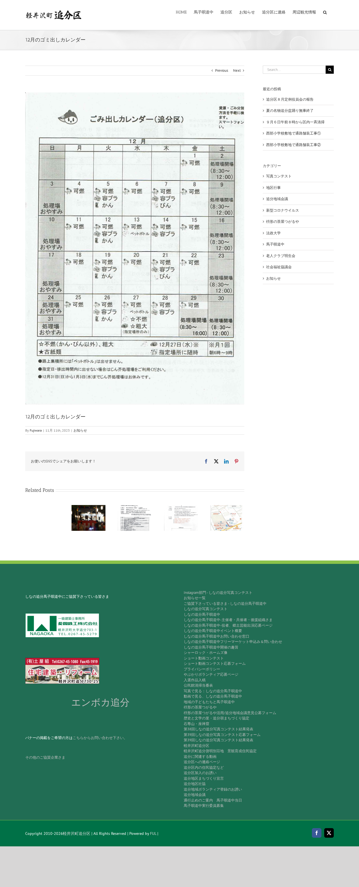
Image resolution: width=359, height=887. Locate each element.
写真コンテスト (279, 176)
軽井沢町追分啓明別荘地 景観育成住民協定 (220, 751)
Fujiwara (36, 430)
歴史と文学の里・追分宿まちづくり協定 (216, 718)
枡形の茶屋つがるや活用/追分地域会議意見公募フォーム (230, 712)
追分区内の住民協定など (204, 767)
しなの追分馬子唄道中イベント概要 (213, 630)
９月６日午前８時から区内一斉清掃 (295, 122)
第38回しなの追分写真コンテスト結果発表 (218, 729)
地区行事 (273, 187)
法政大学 (273, 233)
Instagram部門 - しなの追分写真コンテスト (218, 592)
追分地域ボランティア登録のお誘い (213, 789)
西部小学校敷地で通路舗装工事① (293, 133)
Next (237, 70)
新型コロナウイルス (282, 210)
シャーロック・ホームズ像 (205, 652)
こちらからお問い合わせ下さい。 (100, 737)
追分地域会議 (277, 198)
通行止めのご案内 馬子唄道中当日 (213, 800)
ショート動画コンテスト (204, 658)
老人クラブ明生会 (280, 255)
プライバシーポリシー (202, 669)
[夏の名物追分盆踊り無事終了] (88, 507)
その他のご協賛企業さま (45, 757)
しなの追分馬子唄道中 (202, 614)
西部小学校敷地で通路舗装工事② (293, 144)
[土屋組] (62, 659)
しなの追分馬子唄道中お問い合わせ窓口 (216, 636)
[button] (325, 12)
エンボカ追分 (100, 702)
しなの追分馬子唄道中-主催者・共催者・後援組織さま (228, 619)
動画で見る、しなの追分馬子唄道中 (213, 696)
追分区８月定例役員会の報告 (290, 99)
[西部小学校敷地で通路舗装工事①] (181, 507)
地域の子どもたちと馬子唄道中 (209, 702)
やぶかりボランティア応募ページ (211, 674)
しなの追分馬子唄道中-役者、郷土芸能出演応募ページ (228, 625)
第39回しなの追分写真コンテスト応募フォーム (222, 734)
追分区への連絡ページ (202, 761)
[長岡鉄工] (62, 615)
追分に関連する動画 (200, 756)
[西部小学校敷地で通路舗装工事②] (227, 507)
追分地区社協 (195, 783)
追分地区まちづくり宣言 (204, 778)
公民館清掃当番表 (198, 685)
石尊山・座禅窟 (196, 723)
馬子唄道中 (275, 244)
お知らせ (80, 430)
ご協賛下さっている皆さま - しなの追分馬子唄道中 (225, 603)
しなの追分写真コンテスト (205, 608)
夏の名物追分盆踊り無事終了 (290, 110)
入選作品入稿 (195, 680)
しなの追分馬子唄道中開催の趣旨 (211, 647)
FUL (153, 833)
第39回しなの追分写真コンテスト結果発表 (218, 740)
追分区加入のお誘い (200, 772)
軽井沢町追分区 (196, 745)
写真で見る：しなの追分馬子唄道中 (213, 691)
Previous (221, 70)
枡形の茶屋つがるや (282, 221)
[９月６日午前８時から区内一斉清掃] (135, 507)
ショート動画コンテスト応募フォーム (215, 663)
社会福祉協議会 (279, 267)
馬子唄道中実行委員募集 (204, 805)
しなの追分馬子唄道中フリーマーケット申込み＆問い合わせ (233, 641)
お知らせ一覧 (195, 598)
